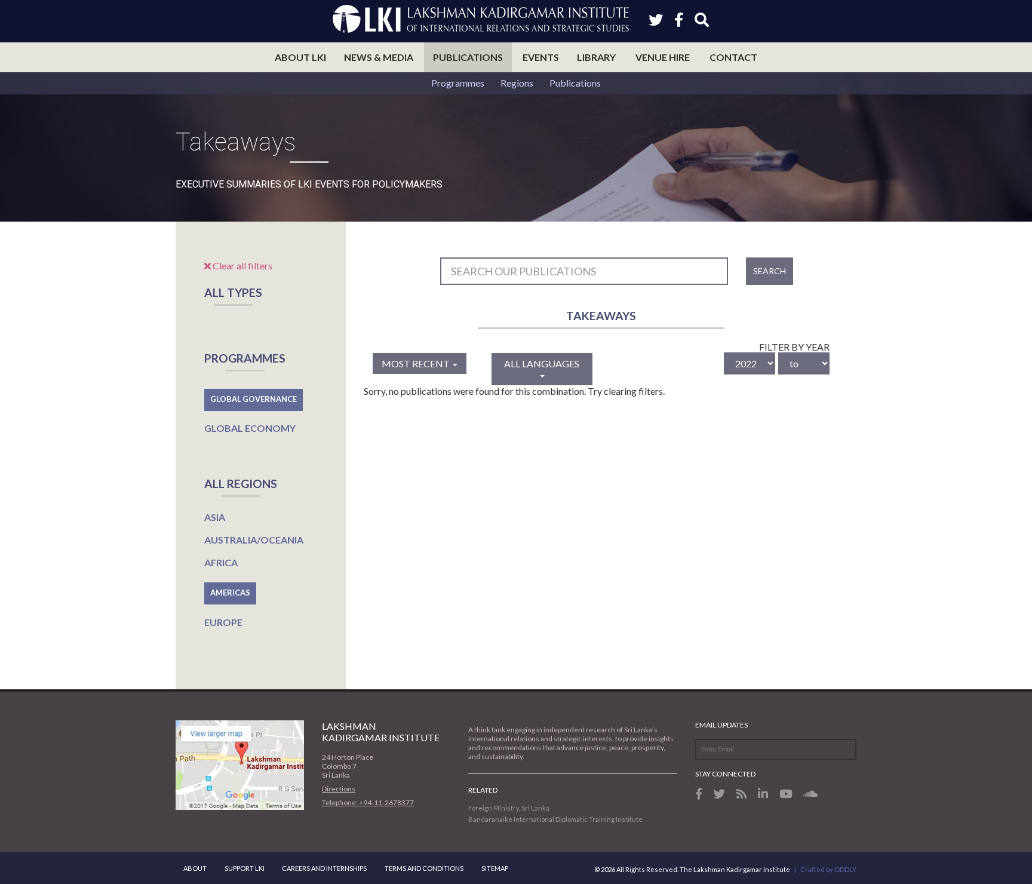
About (195, 868)
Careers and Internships (324, 868)
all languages (541, 363)
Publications (468, 57)
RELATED (482, 789)
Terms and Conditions (424, 868)
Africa (221, 562)
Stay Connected (725, 773)
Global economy (250, 428)
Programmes (457, 82)
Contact (733, 57)
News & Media (378, 57)
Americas (230, 592)
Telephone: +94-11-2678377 (368, 802)
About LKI (300, 57)
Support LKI (245, 868)
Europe (223, 622)
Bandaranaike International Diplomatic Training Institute (555, 819)
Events (541, 57)
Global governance (253, 399)
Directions (338, 788)
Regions (516, 82)
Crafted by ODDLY (828, 869)
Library (596, 57)
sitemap (494, 868)
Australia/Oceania (253, 539)
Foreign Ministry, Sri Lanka (508, 808)
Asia (214, 517)
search (769, 271)
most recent (417, 363)
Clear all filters (241, 265)
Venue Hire (662, 57)
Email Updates (721, 724)
